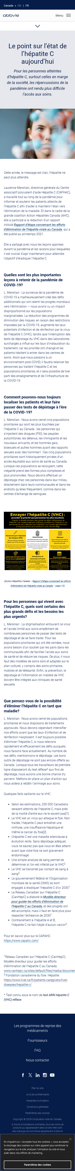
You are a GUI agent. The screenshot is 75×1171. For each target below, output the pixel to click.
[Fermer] (70, 1139)
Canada (8, 5)
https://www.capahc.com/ (21, 940)
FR (27, 5)
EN (19, 5)
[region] (37, 1152)
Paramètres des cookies (37, 1113)
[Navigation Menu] (68, 15)
